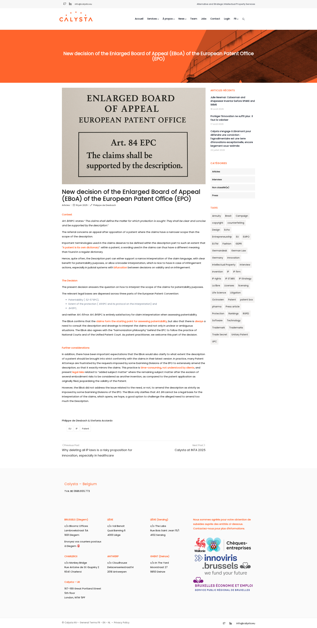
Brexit (228, 215)
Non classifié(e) (220, 187)
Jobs (203, 18)
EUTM (215, 243)
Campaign (242, 215)
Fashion (227, 243)
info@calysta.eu (83, 4)
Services (152, 18)
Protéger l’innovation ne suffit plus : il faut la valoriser (232, 118)
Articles (66, 205)
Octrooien (218, 299)
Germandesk (219, 250)
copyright (217, 222)
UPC (214, 341)
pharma (216, 306)
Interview (217, 179)
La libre (216, 285)
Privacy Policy (121, 622)
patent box (246, 299)
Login (227, 18)
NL (109, 622)
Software (217, 320)
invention (217, 271)
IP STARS (230, 278)
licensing (243, 285)
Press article (233, 306)
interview (245, 264)
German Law (238, 250)
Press (215, 195)
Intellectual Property (223, 264)
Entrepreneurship (222, 236)
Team (193, 18)
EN (104, 622)
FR (99, 622)
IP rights (216, 278)
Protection (218, 313)
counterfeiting (236, 222)
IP (77, 428)
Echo (227, 229)
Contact (215, 18)
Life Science (219, 292)
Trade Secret (219, 334)
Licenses (229, 285)
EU (70, 428)
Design (216, 229)
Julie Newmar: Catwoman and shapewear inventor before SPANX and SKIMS (233, 101)
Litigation (235, 292)
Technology (234, 320)
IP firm (237, 271)
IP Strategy (245, 278)
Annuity (216, 215)
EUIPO (246, 236)
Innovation (233, 257)
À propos (168, 18)
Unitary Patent (239, 334)
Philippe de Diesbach (104, 205)
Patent (85, 428)
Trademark (218, 327)
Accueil (139, 18)
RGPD (246, 313)
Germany (217, 257)
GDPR (239, 243)
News (181, 18)
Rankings (234, 313)
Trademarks (236, 327)
